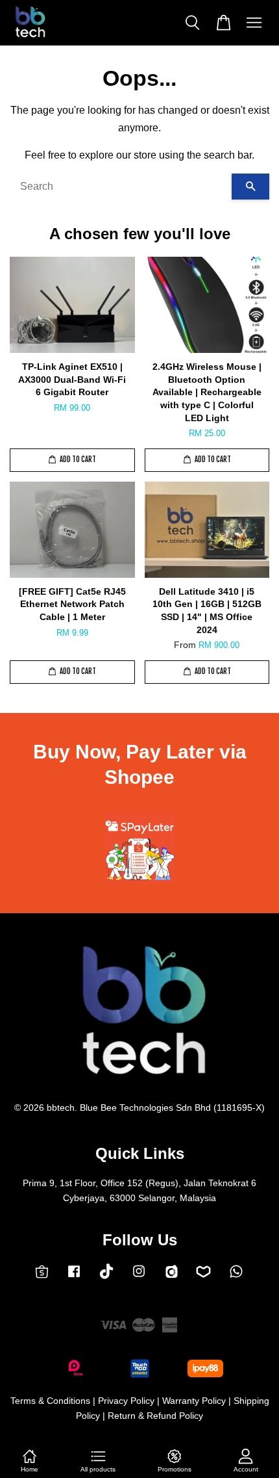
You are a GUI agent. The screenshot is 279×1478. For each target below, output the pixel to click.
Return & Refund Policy (155, 1416)
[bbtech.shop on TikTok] (106, 1276)
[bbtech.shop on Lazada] (203, 1277)
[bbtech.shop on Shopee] (41, 1276)
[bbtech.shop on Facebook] (74, 1277)
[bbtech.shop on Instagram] (139, 1277)
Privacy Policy (126, 1401)
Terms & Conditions (50, 1401)
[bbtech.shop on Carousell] (172, 1277)
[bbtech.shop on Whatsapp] (236, 1277)
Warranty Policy (194, 1401)
